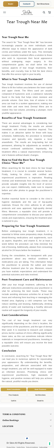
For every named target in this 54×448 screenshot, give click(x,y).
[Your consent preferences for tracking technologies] (49, 443)
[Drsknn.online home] (27, 12)
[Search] (44, 12)
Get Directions (43, 4)
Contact (26, 4)
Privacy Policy (11, 447)
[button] (4, 12)
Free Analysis (14, 395)
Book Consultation (13, 389)
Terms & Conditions (32, 447)
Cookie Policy (21, 447)
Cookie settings (43, 447)
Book (10, 4)
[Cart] (49, 12)
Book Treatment (40, 389)
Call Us (13, 401)
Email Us (40, 401)
